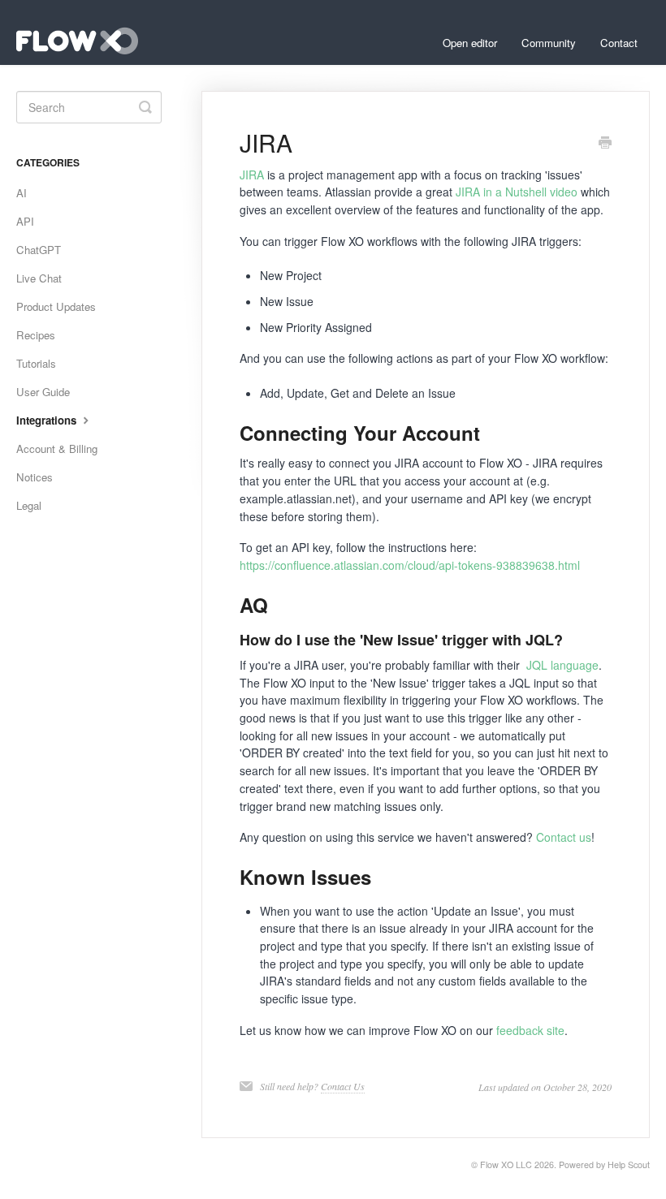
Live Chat (39, 278)
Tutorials (36, 363)
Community (548, 42)
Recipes (35, 335)
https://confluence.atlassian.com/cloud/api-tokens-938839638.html (410, 565)
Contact (619, 42)
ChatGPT (38, 249)
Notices (34, 477)
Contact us (563, 837)
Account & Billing (56, 448)
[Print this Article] (605, 144)
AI (21, 193)
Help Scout (629, 1164)
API (25, 221)
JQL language (562, 665)
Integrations (48, 420)
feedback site (530, 1030)
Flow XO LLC (506, 1164)
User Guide (43, 391)
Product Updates (56, 306)
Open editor (470, 42)
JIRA (252, 174)
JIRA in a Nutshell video (516, 191)
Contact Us (343, 1086)
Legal (28, 505)
